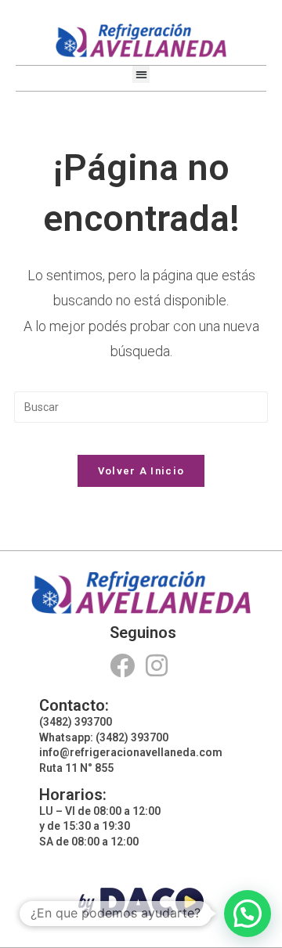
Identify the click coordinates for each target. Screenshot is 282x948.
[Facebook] (121, 665)
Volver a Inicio (141, 471)
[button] (141, 75)
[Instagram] (157, 665)
